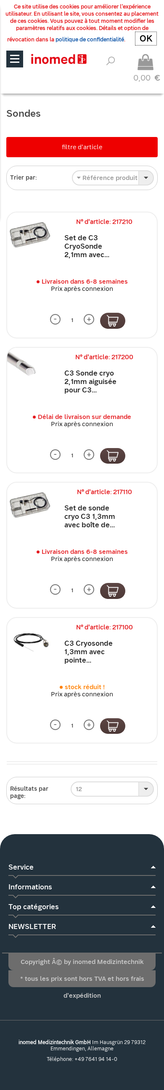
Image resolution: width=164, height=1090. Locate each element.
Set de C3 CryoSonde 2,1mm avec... (86, 246)
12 (79, 789)
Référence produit (109, 178)
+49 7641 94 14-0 (95, 1059)
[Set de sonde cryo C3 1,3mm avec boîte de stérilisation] (29, 505)
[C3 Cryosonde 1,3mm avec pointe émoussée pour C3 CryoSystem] (29, 640)
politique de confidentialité (90, 39)
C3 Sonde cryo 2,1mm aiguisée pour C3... (90, 382)
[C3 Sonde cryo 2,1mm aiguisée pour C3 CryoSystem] (29, 370)
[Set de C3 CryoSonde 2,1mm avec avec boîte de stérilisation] (29, 234)
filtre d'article (82, 147)
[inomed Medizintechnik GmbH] (58, 59)
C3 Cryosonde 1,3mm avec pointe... (88, 652)
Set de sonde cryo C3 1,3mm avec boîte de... (89, 516)
